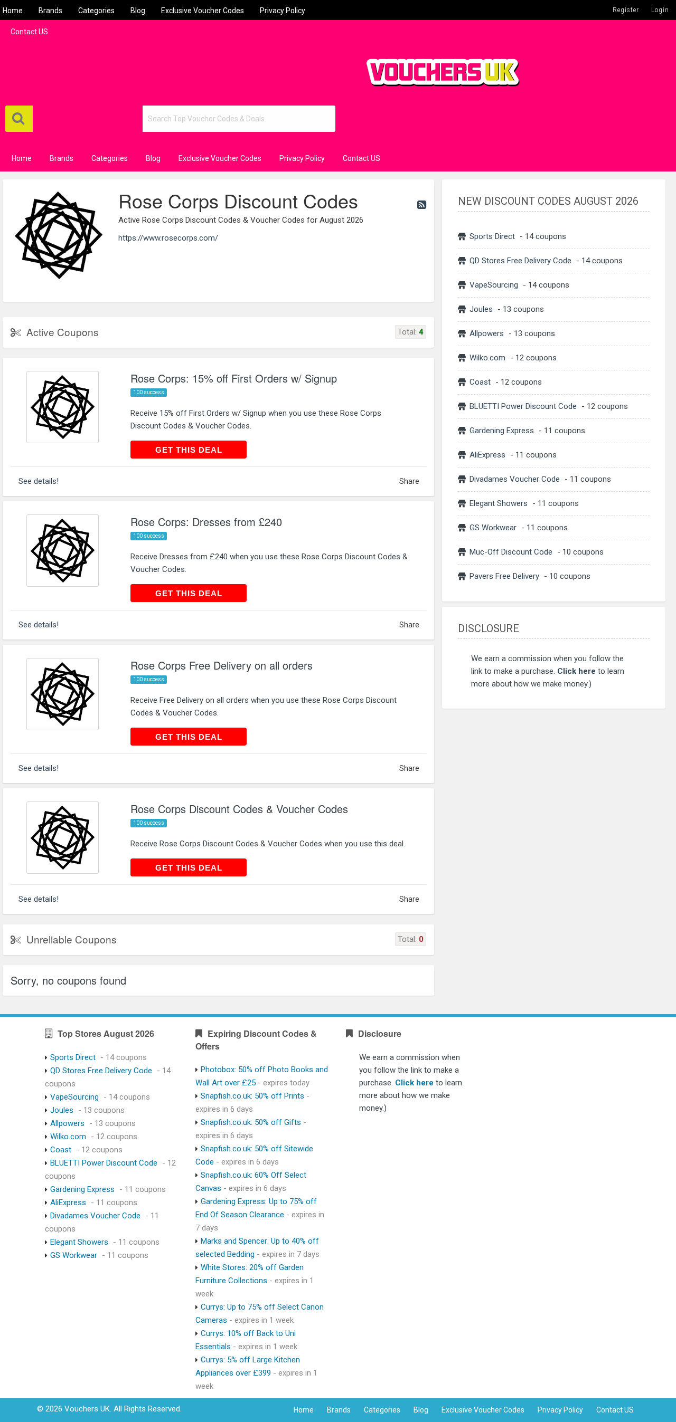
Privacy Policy (282, 10)
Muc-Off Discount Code (511, 552)
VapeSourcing (494, 285)
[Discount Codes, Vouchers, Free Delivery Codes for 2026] (438, 68)
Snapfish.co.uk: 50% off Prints (252, 1096)
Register (626, 10)
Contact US (29, 31)
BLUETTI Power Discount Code (523, 406)
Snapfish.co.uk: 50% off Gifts (251, 1122)
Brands (50, 10)
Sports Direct (492, 236)
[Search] (19, 119)
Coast (480, 382)
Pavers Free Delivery (504, 576)
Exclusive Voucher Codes (202, 10)
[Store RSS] (421, 204)
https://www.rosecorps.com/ (168, 238)
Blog (137, 10)
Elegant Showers (499, 503)
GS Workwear (493, 527)
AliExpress (487, 455)
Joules (481, 309)
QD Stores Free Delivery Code (520, 260)
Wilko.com (487, 357)
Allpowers (487, 333)
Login (660, 10)
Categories (96, 10)
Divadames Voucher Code (515, 479)
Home (13, 10)
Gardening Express (502, 430)
